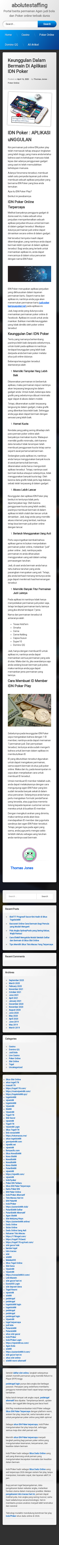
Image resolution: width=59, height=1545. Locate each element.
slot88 (9, 1257)
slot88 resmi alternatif (16, 1361)
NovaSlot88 (11, 1159)
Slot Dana (10, 1266)
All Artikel (33, 44)
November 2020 (16, 1007)
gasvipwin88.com (14, 1142)
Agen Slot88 (11, 1216)
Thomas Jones (40, 79)
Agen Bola (10, 1346)
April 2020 (13, 1019)
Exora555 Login (13, 1284)
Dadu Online (11, 1224)
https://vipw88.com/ (15, 1174)
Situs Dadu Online (37, 1453)
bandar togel (11, 1248)
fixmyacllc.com (13, 1150)
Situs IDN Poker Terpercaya (18, 1186)
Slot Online (14, 1061)
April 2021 (13, 998)
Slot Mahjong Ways (14, 1219)
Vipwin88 (10, 1106)
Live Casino (14, 1055)
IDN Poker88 (11, 1201)
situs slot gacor (13, 1334)
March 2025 (14, 983)
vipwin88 (10, 1100)
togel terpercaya (13, 1322)
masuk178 (11, 1085)
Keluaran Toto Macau (15, 1233)
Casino (26, 34)
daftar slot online (21, 1373)
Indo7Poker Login (13, 1340)
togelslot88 (11, 1097)
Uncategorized (15, 1067)
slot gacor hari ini (14, 1281)
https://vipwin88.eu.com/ (17, 1343)
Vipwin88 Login (13, 1127)
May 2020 (13, 1016)
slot (7, 1254)
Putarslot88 (11, 1328)
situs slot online (13, 1358)
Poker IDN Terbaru (14, 1183)
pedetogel (10, 1298)
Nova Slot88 (11, 1156)
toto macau (11, 1251)
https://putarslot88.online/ (18, 1221)
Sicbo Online (11, 1227)
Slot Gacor (10, 1118)
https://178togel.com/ (16, 1236)
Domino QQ (11, 44)
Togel (11, 1064)
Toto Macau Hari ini (14, 1198)
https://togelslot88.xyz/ (16, 1094)
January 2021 (15, 1001)
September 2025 (16, 980)
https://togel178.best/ (16, 1239)
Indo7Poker (11, 1204)
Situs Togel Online (14, 1263)
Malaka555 (11, 1260)
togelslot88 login (13, 1304)
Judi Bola (13, 1052)
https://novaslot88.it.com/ (18, 1275)
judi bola (9, 1325)
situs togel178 (12, 1082)
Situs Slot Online (13, 1079)
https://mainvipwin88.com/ (18, 1091)
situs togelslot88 (13, 1139)
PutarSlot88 (11, 1168)
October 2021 (15, 992)
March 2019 (14, 1028)
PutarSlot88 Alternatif (15, 1213)
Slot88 (9, 1109)
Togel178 (10, 1115)
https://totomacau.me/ (16, 1136)
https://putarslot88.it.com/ (18, 1352)
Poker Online (46, 34)
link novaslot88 (13, 1133)
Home (8, 34)
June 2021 (14, 995)
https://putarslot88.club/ (17, 1207)
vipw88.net (11, 1144)
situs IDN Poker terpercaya (26, 1424)
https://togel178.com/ (16, 1088)
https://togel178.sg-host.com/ (19, 1242)
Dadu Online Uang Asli (16, 1230)
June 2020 (14, 1013)
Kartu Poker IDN (13, 1189)
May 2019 (13, 1025)
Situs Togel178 (12, 1130)
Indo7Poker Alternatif (15, 1195)
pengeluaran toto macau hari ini (20, 1494)
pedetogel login (13, 1316)
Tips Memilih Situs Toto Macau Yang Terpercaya (31, 944)
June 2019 (14, 1022)
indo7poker (11, 1180)
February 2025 (15, 986)
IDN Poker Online (13, 1192)
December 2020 (16, 1004)
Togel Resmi (11, 1290)
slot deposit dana (14, 1287)
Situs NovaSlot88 (13, 1153)
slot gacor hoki (12, 1245)
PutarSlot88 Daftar (14, 1210)
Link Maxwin (11, 1278)
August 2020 (15, 1010)
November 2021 (16, 989)
